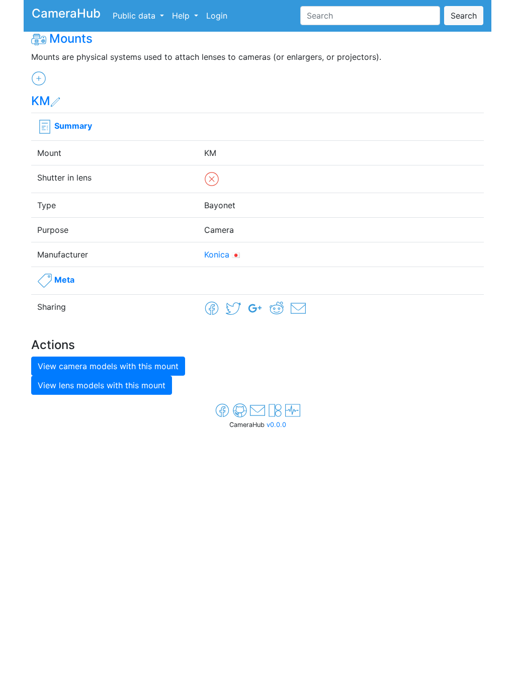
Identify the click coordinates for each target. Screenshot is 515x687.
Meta (64, 280)
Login (216, 16)
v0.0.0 (276, 424)
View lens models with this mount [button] (101, 385)
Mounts (71, 38)
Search (464, 16)
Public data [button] (135, 16)
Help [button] (182, 16)
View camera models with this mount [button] (108, 366)
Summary (73, 126)
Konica (216, 254)
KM (40, 101)
